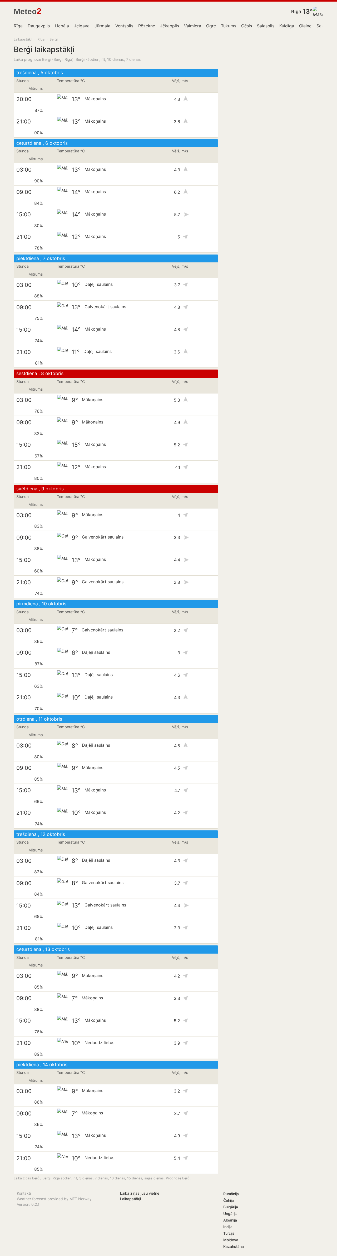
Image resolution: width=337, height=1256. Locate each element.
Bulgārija (230, 1207)
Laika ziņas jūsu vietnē (139, 1193)
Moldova (230, 1240)
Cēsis (246, 25)
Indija (227, 1226)
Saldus (323, 25)
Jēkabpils (169, 25)
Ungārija (230, 1213)
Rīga (296, 11)
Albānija (230, 1220)
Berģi (53, 39)
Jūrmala (102, 25)
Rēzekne (146, 25)
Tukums (228, 25)
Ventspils (124, 25)
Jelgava (82, 25)
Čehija (228, 1200)
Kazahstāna (233, 1246)
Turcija (229, 1233)
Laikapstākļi (23, 39)
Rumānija (231, 1194)
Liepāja (62, 25)
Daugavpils (39, 25)
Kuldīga (286, 25)
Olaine (305, 25)
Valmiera (192, 25)
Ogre (211, 25)
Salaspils (265, 25)
